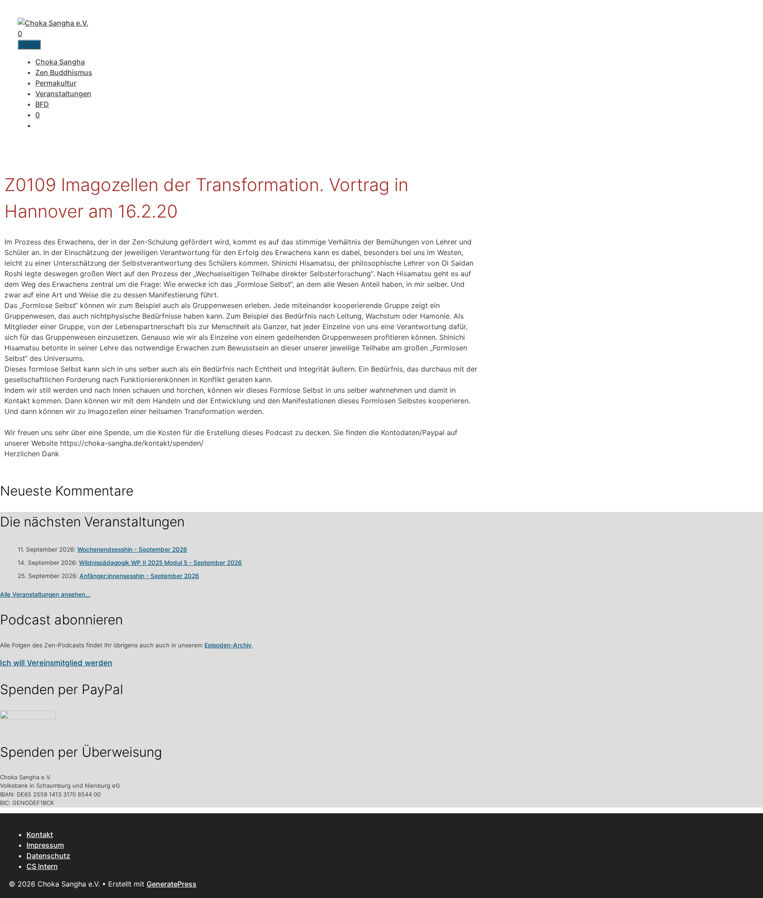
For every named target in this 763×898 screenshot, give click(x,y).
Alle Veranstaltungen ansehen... (45, 594)
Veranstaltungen (63, 93)
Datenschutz (48, 855)
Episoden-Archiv (228, 645)
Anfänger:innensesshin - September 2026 (139, 575)
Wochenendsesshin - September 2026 (132, 549)
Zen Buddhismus (63, 72)
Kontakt (39, 834)
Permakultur (55, 83)
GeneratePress (171, 883)
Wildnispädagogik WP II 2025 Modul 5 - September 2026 (160, 562)
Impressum (45, 845)
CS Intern (42, 866)
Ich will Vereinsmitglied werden (56, 662)
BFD (42, 104)
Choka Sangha (60, 61)
